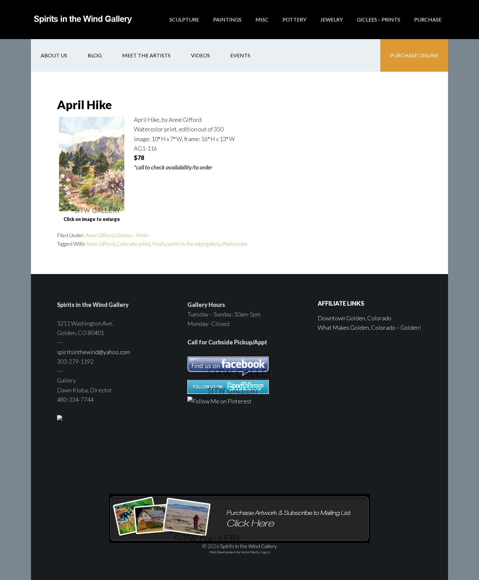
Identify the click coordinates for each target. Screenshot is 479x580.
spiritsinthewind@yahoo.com (93, 351)
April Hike (84, 104)
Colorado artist (133, 243)
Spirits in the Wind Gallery (83, 19)
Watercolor (235, 243)
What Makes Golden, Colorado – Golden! (369, 327)
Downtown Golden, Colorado (354, 318)
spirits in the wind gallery (193, 243)
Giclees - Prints (132, 235)
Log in (265, 552)
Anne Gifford (99, 235)
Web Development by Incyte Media (234, 552)
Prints (158, 243)
